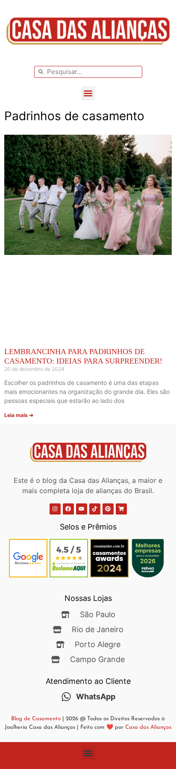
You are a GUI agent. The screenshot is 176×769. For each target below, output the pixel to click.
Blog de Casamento (36, 719)
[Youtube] (81, 509)
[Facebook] (68, 509)
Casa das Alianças (148, 727)
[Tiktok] (94, 509)
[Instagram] (55, 509)
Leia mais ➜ (18, 415)
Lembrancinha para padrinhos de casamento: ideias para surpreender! (83, 356)
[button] (88, 93)
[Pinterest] (108, 509)
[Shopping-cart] (121, 509)
